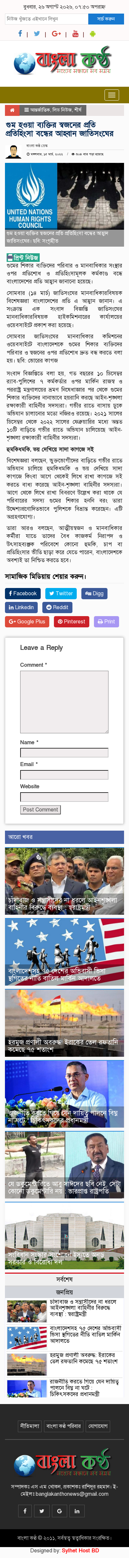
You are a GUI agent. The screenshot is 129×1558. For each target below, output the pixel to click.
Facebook (24, 593)
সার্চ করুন (106, 19)
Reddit (60, 607)
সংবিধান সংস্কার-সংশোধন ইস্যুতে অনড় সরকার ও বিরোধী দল (56, 1258)
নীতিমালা (30, 1426)
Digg (97, 593)
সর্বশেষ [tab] (64, 1279)
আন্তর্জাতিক (40, 110)
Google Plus (30, 621)
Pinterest (74, 621)
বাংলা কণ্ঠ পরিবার (64, 1426)
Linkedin (24, 607)
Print (109, 621)
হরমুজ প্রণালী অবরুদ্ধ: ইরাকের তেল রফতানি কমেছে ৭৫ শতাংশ (63, 1046)
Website (29, 786)
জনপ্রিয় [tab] (64, 1292)
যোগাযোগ (98, 1426)
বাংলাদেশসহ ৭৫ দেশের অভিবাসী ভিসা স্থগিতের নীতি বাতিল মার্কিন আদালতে (57, 975)
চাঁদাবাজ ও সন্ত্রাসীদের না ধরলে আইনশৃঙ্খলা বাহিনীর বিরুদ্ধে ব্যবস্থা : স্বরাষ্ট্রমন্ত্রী (62, 904)
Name (29, 742)
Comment (33, 665)
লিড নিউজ (62, 110)
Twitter (63, 593)
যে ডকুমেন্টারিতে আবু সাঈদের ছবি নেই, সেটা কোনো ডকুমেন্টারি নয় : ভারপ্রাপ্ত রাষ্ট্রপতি (64, 1187)
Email (29, 764)
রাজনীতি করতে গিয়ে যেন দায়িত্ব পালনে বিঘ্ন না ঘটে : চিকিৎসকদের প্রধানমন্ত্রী (63, 1117)
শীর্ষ (77, 110)
